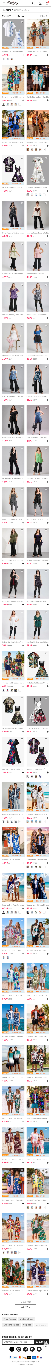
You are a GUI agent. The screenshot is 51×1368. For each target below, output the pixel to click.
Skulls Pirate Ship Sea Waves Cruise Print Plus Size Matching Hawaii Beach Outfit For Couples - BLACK (38, 683)
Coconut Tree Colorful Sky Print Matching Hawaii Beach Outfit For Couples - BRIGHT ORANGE (13, 1245)
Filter (42, 16)
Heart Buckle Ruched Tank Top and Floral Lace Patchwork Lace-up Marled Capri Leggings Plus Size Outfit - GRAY (13, 519)
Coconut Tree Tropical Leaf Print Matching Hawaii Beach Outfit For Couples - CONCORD (13, 995)
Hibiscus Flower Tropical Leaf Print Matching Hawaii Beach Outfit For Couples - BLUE (13, 860)
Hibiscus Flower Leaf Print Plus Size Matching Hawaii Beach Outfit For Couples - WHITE (13, 52)
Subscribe (41, 1342)
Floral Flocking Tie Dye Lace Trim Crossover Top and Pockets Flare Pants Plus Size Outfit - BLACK (13, 233)
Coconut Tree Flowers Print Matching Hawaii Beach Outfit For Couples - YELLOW (38, 1200)
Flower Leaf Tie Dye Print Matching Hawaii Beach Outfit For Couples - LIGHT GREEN (38, 995)
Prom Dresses (10, 1319)
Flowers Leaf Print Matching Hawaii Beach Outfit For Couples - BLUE (13, 1036)
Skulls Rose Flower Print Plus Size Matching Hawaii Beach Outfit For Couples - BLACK (13, 188)
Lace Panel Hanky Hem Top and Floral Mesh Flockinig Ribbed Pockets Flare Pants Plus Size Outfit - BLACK (13, 478)
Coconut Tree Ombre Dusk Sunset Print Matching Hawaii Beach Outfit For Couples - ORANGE (38, 142)
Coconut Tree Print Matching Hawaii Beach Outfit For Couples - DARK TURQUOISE (13, 1118)
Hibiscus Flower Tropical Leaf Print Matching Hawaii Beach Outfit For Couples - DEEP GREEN (13, 1291)
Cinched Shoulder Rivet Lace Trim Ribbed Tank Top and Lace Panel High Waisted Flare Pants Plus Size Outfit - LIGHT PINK (38, 274)
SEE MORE (25, 1307)
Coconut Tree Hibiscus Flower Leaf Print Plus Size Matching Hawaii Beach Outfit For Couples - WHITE (38, 814)
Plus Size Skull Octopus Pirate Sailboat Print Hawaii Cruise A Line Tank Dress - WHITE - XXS (38, 728)
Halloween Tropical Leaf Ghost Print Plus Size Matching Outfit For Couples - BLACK (38, 769)
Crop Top (27, 1325)
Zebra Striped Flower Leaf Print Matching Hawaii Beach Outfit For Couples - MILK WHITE (38, 1077)
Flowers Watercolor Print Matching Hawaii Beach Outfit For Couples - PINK (38, 1159)
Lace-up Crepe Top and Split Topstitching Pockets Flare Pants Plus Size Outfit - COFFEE (38, 233)
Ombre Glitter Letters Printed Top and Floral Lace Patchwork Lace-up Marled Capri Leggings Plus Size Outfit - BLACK (38, 519)
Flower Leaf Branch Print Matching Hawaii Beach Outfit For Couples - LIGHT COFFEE (38, 52)
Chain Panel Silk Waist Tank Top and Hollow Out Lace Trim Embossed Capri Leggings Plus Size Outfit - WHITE (13, 356)
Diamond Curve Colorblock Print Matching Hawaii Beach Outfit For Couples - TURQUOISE (38, 950)
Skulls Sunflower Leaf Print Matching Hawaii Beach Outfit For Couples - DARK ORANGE (38, 860)
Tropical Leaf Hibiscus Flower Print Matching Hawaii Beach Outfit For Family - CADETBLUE (13, 683)
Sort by (21, 16)
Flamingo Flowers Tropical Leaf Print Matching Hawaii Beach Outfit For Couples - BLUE (13, 1200)
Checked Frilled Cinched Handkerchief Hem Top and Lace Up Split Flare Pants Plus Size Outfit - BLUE (38, 396)
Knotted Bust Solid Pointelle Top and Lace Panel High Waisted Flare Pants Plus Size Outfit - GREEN (38, 478)
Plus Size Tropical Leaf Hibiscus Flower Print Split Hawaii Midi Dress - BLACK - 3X (13, 769)
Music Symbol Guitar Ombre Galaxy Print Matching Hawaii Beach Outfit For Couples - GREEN (38, 1118)
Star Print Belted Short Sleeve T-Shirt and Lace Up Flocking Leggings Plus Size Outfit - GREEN (38, 642)
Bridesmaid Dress (11, 1325)
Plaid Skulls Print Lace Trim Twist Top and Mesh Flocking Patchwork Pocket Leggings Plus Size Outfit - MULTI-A (38, 437)
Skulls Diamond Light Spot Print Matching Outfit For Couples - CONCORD (38, 1291)
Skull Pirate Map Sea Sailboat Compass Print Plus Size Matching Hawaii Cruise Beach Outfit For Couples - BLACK (13, 728)
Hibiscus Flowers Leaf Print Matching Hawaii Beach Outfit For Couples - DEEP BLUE (13, 814)
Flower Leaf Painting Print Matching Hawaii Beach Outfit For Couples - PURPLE (13, 950)
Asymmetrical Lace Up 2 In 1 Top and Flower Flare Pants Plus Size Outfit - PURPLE (38, 560)
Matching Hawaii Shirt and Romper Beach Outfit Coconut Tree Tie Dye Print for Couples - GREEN (13, 97)
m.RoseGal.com (14, 3)
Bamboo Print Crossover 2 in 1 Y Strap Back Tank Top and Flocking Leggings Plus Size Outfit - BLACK (38, 601)
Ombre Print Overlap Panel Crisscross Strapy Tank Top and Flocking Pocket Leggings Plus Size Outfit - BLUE (38, 315)
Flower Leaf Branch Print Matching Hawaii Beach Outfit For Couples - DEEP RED (13, 1159)
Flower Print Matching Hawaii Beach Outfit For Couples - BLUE (13, 142)
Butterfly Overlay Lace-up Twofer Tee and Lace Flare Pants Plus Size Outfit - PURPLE (13, 315)
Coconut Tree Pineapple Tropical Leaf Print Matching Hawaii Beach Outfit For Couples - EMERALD (38, 1245)
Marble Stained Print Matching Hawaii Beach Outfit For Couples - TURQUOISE (38, 97)
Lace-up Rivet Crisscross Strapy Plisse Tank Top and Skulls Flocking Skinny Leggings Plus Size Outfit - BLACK (13, 601)
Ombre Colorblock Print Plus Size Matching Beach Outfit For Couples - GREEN (13, 1077)
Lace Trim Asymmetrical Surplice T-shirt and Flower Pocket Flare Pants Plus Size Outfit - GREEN (13, 560)
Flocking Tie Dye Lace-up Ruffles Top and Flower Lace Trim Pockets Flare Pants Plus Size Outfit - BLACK (13, 437)
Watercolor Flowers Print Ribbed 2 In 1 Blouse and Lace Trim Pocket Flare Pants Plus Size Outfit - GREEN (13, 274)
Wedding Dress (26, 1319)
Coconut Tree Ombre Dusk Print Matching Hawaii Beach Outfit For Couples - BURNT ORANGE (38, 1036)
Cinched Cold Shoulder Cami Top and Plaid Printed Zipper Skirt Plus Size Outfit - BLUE (38, 356)
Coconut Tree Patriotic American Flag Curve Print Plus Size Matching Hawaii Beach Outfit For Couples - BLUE (13, 905)
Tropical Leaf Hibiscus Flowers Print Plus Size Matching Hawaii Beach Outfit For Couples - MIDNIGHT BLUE (38, 905)
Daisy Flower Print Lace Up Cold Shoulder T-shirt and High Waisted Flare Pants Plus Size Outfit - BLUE (13, 396)
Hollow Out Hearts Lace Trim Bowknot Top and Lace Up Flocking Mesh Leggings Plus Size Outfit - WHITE (13, 642)
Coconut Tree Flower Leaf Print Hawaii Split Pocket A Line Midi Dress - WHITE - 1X (38, 188)
